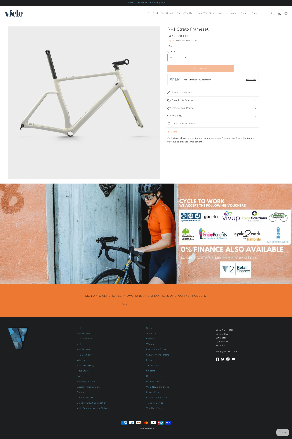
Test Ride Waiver (155, 408)
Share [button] (174, 131)
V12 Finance (152, 365)
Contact (150, 338)
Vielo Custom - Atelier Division (93, 408)
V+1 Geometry (84, 354)
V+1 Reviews (83, 349)
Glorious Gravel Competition (91, 402)
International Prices (156, 349)
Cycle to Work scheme (157, 354)
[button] (272, 13)
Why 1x (81, 360)
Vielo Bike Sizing (85, 365)
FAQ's (80, 376)
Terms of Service (154, 402)
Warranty (151, 344)
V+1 (79, 344)
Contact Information (156, 397)
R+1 (79, 328)
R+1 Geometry (84, 338)
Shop (149, 328)
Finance (150, 360)
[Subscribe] (170, 304)
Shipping (171, 41)
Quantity (171, 51)
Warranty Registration (88, 386)
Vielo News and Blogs (157, 386)
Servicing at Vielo (86, 381)
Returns (150, 376)
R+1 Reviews (83, 333)
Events (80, 392)
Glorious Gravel (85, 397)
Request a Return (155, 381)
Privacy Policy (153, 392)
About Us (151, 333)
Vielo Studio (83, 370)
